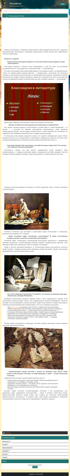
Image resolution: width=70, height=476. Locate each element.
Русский (4, 457)
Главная (4, 11)
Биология (4, 454)
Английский (5, 450)
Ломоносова (15, 307)
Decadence (15, 3)
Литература (27, 11)
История (4, 444)
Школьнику (18, 11)
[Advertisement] (34, 33)
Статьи (11, 11)
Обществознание (6, 447)
